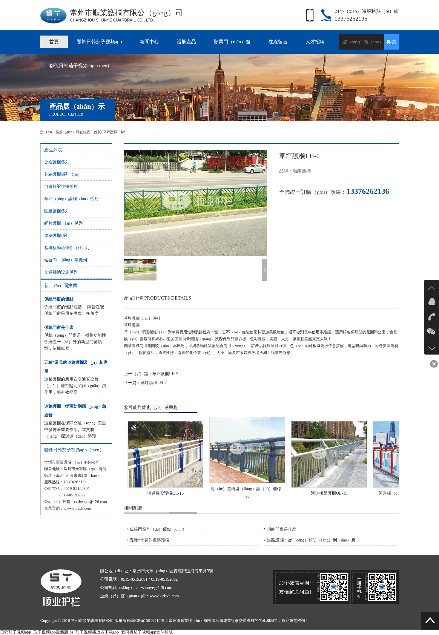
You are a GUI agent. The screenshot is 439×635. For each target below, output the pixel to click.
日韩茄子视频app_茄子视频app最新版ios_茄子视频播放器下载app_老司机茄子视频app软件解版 (86, 632)
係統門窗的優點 (58, 299)
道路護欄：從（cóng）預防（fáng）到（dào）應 (311, 540)
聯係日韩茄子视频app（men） (80, 65)
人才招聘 (315, 41)
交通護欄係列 (56, 162)
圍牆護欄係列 (56, 211)
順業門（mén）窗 (232, 41)
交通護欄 (246, 620)
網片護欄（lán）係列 (63, 223)
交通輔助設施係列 (61, 272)
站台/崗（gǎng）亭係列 (65, 260)
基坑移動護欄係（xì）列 (66, 248)
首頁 (54, 41)
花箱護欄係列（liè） (63, 174)
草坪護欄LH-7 (154, 383)
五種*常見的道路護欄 (149, 540)
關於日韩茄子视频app (99, 41)
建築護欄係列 (56, 235)
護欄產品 (186, 41)
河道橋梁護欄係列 (61, 186)
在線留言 (278, 41)
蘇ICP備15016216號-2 (149, 620)
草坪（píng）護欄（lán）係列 (71, 199)
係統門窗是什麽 (58, 327)
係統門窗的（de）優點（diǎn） (158, 529)
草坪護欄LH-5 (165, 374)
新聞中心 (149, 41)
